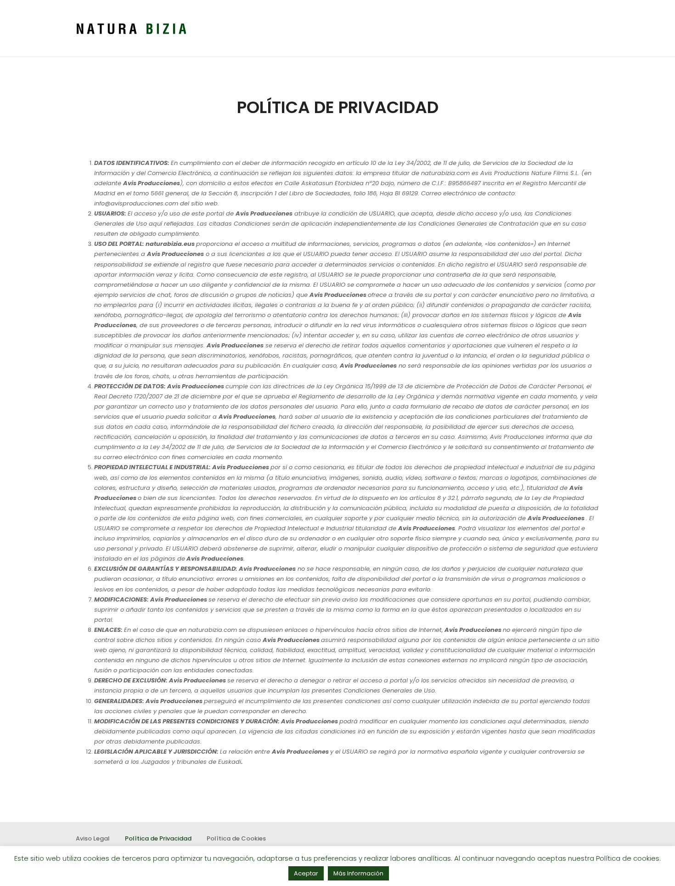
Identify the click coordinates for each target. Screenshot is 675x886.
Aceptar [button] (306, 873)
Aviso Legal (93, 838)
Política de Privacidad (158, 838)
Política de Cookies (236, 838)
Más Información (358, 873)
